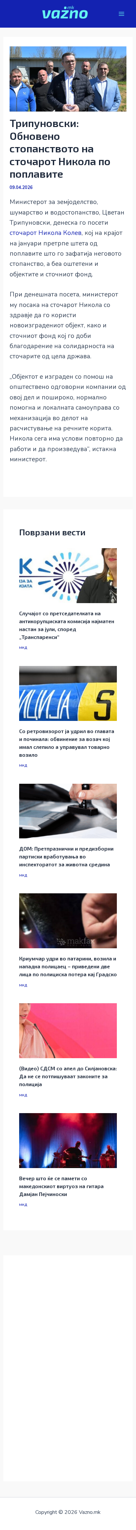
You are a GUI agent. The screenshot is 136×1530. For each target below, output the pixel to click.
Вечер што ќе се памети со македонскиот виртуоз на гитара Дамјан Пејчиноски (61, 1186)
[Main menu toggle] (122, 14)
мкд (23, 647)
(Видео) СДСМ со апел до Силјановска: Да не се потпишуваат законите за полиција (68, 1076)
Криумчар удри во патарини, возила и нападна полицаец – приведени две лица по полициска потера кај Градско (68, 966)
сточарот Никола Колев (46, 233)
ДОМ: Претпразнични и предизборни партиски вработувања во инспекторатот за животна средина (66, 856)
